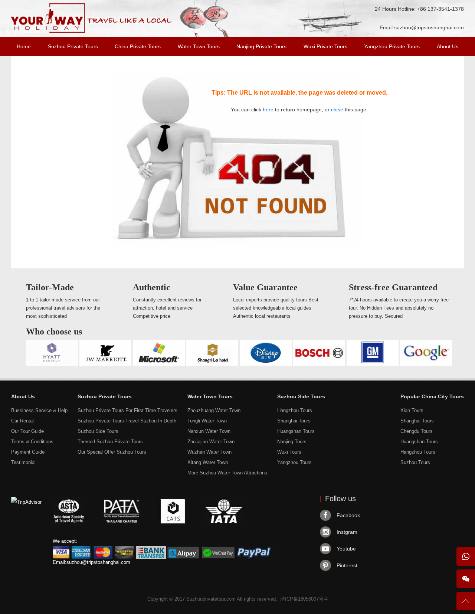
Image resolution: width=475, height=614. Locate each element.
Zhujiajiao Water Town (211, 441)
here (268, 109)
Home (24, 46)
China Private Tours (138, 46)
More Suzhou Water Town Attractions (227, 473)
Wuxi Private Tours (325, 46)
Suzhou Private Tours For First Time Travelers (127, 410)
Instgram (347, 532)
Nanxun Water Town (208, 431)
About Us (447, 46)
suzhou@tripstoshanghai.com (429, 27)
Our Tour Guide (27, 431)
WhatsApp (465, 556)
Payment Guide (28, 452)
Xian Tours (411, 410)
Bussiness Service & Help (39, 410)
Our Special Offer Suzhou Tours (112, 452)
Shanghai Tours (294, 421)
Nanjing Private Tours (261, 46)
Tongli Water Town (207, 421)
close (337, 109)
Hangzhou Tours (294, 410)
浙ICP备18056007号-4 (304, 599)
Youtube (346, 549)
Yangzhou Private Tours (392, 46)
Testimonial (23, 462)
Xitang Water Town (207, 462)
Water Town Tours (199, 46)
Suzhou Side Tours (98, 431)
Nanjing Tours (292, 441)
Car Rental (22, 421)
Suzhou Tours (415, 462)
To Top (465, 604)
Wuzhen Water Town (209, 452)
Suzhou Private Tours (73, 46)
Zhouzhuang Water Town (213, 410)
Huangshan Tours (296, 431)
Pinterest (347, 565)
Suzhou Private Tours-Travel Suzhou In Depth (127, 421)
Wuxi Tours (289, 452)
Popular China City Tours (432, 396)
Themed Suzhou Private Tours (110, 441)
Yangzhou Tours (294, 462)
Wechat (465, 578)
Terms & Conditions (32, 441)
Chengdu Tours (416, 431)
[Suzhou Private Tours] (91, 31)
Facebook (348, 515)
